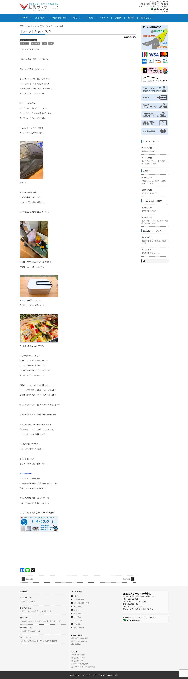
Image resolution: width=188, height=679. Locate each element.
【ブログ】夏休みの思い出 (30, 631)
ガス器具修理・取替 (58, 18)
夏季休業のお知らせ (148, 151)
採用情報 (131, 18)
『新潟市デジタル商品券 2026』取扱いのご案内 (38, 641)
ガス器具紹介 (40, 18)
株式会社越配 (76, 644)
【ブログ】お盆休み (148, 211)
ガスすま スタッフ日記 (34, 26)
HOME (25, 18)
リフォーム (76, 18)
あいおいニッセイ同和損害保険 (83, 667)
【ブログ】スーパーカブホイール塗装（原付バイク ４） (41, 621)
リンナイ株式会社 (78, 655)
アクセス (80, 621)
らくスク (90, 18)
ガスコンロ (24, 43)
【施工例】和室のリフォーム (152, 253)
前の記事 (29, 579)
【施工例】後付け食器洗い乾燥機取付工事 (35, 611)
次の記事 (126, 579)
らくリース (104, 18)
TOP (21, 26)
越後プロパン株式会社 (79, 641)
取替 (44, 43)
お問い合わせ (146, 18)
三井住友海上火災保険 (79, 664)
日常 (50, 43)
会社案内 (118, 18)
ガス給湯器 (35, 43)
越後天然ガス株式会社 (79, 638)
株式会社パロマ (77, 661)
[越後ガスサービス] (39, 7)
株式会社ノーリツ (78, 658)
